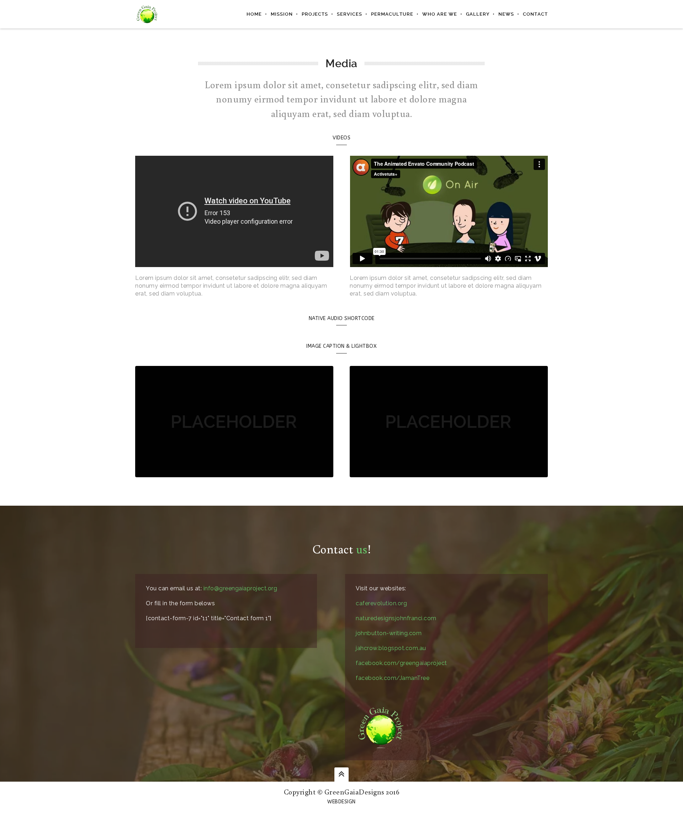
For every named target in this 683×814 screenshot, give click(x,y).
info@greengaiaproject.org (240, 588)
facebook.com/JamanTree (392, 678)
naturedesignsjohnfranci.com (396, 618)
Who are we (439, 14)
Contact (535, 14)
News (506, 14)
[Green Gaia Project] (147, 14)
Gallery (477, 14)
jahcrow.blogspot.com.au (391, 648)
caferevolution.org (381, 603)
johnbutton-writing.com (389, 633)
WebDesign (341, 802)
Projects (315, 14)
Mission (282, 14)
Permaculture (392, 14)
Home (254, 14)
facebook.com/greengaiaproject (401, 663)
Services (349, 14)
